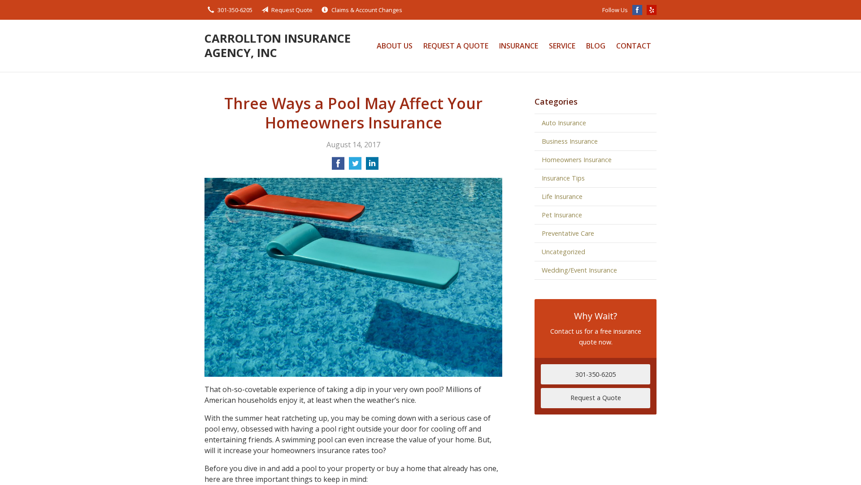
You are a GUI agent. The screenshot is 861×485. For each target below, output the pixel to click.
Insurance (518, 46)
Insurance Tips (563, 178)
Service (562, 46)
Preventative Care (568, 233)
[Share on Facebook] (338, 166)
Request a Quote (455, 46)
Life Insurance (562, 196)
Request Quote (292, 10)
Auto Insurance (564, 123)
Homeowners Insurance (577, 159)
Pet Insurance (562, 215)
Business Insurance (570, 141)
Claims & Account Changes (366, 10)
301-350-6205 (234, 10)
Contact (633, 46)
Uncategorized (563, 251)
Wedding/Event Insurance (579, 270)
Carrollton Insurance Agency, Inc (277, 46)
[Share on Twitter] (355, 166)
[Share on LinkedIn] (372, 166)
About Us (395, 46)
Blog (595, 46)
